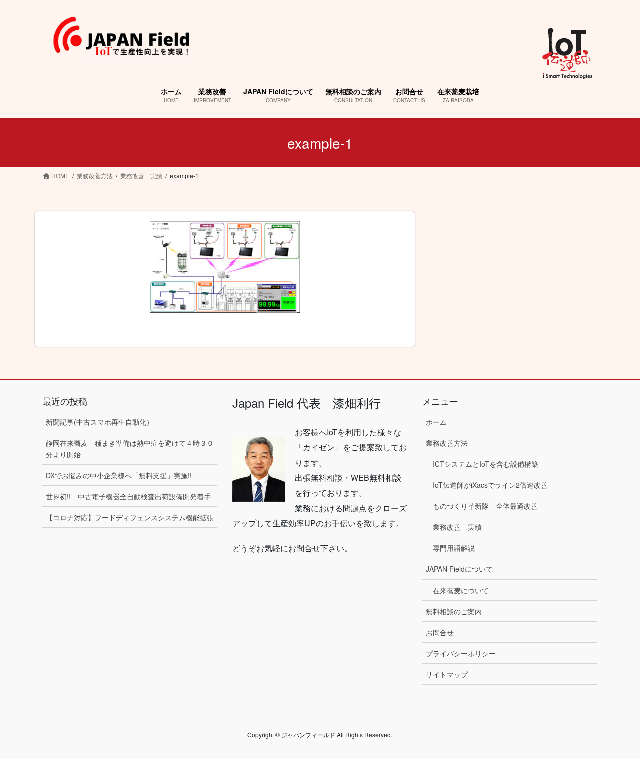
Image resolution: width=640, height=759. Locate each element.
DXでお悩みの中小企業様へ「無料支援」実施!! (119, 475)
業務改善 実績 (457, 527)
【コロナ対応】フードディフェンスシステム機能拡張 (130, 517)
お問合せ (440, 632)
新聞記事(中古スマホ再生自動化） (100, 422)
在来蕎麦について (461, 590)
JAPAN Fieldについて (459, 569)
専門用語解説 (454, 548)
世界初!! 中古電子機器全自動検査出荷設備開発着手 (128, 496)
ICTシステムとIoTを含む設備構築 (485, 464)
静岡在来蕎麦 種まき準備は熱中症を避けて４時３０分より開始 (130, 448)
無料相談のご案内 (454, 611)
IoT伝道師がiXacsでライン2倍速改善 (490, 485)
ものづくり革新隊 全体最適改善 (485, 506)
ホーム (436, 422)
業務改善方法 (447, 443)
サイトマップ (447, 674)
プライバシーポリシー (461, 653)
